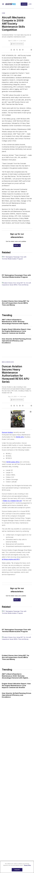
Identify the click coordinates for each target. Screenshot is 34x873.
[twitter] (17, 50)
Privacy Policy (27, 865)
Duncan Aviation (7, 432)
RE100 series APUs (12, 462)
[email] (22, 50)
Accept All (17, 869)
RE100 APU (20, 437)
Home (3, 13)
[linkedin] (14, 50)
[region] (17, 867)
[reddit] (20, 50)
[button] (3, 4)
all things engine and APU (11, 559)
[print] (31, 50)
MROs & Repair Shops (8, 362)
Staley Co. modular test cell (12, 501)
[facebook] (11, 50)
